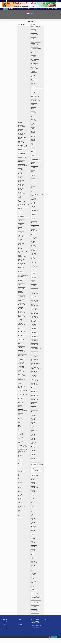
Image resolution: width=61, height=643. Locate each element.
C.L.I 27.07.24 (33, 270)
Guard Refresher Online (34, 598)
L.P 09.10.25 (33, 128)
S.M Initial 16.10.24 (20, 264)
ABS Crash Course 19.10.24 (35, 222)
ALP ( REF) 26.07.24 (34, 272)
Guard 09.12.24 (33, 203)
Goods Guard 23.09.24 (21, 267)
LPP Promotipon (20, 409)
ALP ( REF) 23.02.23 (34, 387)
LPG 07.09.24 (20, 271)
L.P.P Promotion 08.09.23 (21, 346)
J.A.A (19, 247)
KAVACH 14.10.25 (33, 124)
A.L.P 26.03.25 (33, 182)
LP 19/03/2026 (33, 92)
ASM (18, 478)
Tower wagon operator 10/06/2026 (36, 48)
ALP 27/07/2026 (33, 37)
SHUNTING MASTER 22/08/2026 (36, 26)
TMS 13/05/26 (33, 71)
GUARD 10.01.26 (33, 107)
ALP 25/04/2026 (33, 79)
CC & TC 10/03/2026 (34, 95)
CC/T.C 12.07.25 (33, 152)
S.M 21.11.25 (33, 115)
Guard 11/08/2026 (34, 30)
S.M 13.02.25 (20, 240)
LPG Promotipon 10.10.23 (21, 340)
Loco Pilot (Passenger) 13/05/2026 (23, 146)
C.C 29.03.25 (20, 224)
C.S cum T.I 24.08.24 (34, 246)
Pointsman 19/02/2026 (21, 164)
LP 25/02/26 (33, 97)
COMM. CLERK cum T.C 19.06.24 (22, 288)
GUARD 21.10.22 (33, 406)
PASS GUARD (20, 399)
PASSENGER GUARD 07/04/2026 (22, 157)
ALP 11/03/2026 (33, 93)
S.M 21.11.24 (33, 207)
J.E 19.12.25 (19, 177)
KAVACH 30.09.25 (33, 131)
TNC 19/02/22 (20, 168)
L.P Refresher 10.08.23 (34, 343)
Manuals (35, 8)
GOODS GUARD (20, 398)
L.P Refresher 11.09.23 (34, 336)
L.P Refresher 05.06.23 (34, 359)
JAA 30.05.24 (20, 291)
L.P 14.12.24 (33, 202)
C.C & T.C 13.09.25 (33, 140)
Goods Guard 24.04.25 (21, 223)
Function (19, 621)
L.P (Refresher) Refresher (35, 597)
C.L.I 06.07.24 (33, 285)
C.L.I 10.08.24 (33, 257)
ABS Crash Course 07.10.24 (35, 230)
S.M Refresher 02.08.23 (34, 344)
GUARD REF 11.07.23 (34, 352)
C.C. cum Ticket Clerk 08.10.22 (22, 394)
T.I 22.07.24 (32, 274)
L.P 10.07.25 (33, 162)
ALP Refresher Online (34, 609)
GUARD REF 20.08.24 (34, 249)
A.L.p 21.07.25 (33, 158)
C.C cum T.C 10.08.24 (34, 258)
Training (28, 8)
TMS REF (32, 506)
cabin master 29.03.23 (34, 380)
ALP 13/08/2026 (20, 125)
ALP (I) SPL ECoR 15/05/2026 (22, 145)
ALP (18, 470)
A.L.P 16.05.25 (33, 174)
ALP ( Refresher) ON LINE (35, 613)
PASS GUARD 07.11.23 (21, 336)
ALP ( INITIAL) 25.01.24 (21, 312)
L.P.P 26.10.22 (20, 391)
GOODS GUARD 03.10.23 (21, 344)
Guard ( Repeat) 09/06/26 (35, 59)
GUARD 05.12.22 (33, 400)
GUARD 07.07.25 (20, 211)
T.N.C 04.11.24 (20, 260)
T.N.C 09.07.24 (20, 280)
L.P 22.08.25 (33, 148)
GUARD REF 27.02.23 (34, 386)
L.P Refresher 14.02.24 (34, 309)
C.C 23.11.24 (33, 206)
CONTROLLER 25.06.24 (21, 283)
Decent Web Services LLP (35, 637)
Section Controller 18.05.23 (22, 363)
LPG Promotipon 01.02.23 (21, 375)
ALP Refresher (33, 486)
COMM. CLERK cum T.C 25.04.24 (22, 299)
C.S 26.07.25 (33, 155)
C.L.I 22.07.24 (33, 273)
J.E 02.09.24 (19, 274)
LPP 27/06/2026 (20, 134)
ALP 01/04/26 (33, 86)
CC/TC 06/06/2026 (34, 60)
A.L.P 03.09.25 (33, 144)
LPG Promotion (20, 494)
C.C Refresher (33, 577)
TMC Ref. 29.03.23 (33, 379)
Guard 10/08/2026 (20, 129)
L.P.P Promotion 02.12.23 (21, 328)
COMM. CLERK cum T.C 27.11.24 (22, 256)
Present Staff (6, 625)
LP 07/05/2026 (33, 75)
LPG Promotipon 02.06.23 (21, 359)
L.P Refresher (33, 418)
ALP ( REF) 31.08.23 (34, 337)
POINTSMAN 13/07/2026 (21, 133)
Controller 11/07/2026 (34, 47)
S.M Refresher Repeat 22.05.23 (35, 363)
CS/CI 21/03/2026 (33, 87)
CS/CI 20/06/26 (33, 56)
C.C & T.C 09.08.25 (33, 147)
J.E (18, 421)
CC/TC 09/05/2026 (34, 72)
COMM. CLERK (20, 403)
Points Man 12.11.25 (21, 184)
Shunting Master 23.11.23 (21, 332)
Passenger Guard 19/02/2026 (22, 165)
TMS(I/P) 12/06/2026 (21, 138)
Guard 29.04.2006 (33, 76)
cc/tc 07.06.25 (33, 171)
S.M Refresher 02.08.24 (34, 266)
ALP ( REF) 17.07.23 (34, 347)
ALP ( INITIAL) (20, 417)
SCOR (19, 510)
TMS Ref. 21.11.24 (33, 209)
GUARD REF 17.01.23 (34, 392)
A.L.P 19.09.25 (20, 196)
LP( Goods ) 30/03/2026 (21, 158)
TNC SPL (19, 502)
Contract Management (34, 423)
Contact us (5, 628)
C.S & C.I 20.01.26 (20, 169)
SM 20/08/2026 (20, 122)
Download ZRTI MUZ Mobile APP (14, 0)
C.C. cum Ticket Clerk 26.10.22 (22, 390)
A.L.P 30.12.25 (33, 108)
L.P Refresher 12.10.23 (34, 328)
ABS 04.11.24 (33, 213)
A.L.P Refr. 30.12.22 (34, 396)
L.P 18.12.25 (33, 111)
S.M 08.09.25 (33, 143)
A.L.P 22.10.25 (33, 123)
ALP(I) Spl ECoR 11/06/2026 (22, 141)
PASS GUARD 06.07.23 (21, 358)
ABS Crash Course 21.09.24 (35, 237)
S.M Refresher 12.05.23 (34, 371)
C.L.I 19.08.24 (33, 250)
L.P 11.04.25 (33, 179)
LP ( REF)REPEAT (33, 594)
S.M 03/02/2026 (33, 104)
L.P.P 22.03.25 (20, 228)
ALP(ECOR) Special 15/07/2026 (22, 130)
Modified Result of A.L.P (21, 471)
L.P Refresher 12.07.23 (34, 351)
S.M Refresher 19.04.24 (34, 300)
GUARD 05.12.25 (33, 112)
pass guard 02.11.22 (21, 389)
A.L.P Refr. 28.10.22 (34, 403)
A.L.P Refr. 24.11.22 (34, 402)
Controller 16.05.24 (20, 292)
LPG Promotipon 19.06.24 (21, 287)
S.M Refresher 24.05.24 (34, 293)
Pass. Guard (20, 464)
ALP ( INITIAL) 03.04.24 (21, 304)
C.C (18, 467)
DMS (18, 456)
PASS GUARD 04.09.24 (21, 272)
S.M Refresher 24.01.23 (34, 391)
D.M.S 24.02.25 (20, 239)
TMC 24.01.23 (20, 378)
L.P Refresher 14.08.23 (34, 340)
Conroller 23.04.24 (20, 300)
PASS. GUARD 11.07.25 (21, 208)
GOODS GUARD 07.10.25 (21, 193)
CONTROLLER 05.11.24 (21, 259)
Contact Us (54, 8)
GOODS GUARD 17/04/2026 (22, 154)
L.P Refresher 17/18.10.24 (35, 225)
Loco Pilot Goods (20, 517)
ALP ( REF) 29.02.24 (34, 308)
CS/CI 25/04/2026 (33, 82)
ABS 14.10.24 (33, 229)
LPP (18, 515)
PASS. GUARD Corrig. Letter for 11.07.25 (24, 207)
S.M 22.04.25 (33, 178)
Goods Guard (20, 462)
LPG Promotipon (20, 397)
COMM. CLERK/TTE (34, 474)
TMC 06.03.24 (20, 308)
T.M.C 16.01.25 (33, 195)
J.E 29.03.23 (19, 370)
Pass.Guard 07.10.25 (21, 192)
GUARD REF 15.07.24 (34, 276)
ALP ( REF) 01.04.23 (34, 376)
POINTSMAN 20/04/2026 (21, 153)
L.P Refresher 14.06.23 (34, 356)
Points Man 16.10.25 (21, 188)
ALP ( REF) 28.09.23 (34, 329)
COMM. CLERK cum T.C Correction (23, 316)
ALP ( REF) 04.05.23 (34, 372)
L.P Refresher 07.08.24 (34, 262)
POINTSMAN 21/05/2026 (21, 142)
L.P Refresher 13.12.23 (34, 317)
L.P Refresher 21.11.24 (34, 210)
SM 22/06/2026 (33, 55)
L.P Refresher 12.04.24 (34, 301)
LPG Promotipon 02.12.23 (21, 330)
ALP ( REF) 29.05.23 (34, 360)
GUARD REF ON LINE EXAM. (35, 610)
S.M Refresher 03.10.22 (34, 410)
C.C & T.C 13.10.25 (33, 127)
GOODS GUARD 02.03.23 (21, 371)
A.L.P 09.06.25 (33, 170)
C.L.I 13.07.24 (33, 280)
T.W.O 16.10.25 (20, 189)
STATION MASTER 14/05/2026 (22, 148)
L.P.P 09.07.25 (20, 209)
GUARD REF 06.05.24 (34, 297)
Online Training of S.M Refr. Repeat (36, 603)
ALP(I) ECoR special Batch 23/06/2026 (23, 152)
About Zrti (5, 621)
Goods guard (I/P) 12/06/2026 (22, 137)
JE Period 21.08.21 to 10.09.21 (22, 445)
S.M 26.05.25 (20, 220)
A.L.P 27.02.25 (33, 190)
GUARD (32, 499)
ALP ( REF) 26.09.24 (34, 234)
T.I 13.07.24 (32, 281)
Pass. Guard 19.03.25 (21, 231)
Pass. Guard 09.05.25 (21, 221)
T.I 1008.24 (32, 261)
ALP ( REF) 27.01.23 (34, 390)
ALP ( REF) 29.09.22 (34, 411)
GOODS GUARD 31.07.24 (21, 279)
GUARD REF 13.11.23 (34, 321)
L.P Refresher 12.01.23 (34, 394)
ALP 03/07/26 (33, 52)
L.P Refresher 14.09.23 (34, 332)
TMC (18, 429)
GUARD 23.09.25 (33, 135)
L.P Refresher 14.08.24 (34, 253)
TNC (18, 472)
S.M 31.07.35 (33, 154)
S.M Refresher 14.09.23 (34, 333)
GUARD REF (33, 435)
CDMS (19, 425)
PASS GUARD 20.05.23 (21, 362)
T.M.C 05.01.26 (20, 176)
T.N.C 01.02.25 (20, 244)
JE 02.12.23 (19, 327)
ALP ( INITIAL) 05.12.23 (21, 324)
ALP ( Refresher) (33, 526)
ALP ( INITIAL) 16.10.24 (21, 263)
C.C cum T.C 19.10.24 (34, 221)
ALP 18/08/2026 (33, 29)
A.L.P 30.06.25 (33, 163)
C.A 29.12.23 (20, 319)
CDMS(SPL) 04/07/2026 (34, 51)
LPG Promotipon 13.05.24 (21, 296)
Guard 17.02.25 (33, 191)
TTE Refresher (33, 525)
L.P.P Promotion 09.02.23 (21, 374)
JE (18, 401)
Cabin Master (33, 549)
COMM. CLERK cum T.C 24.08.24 (22, 277)
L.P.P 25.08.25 (20, 200)
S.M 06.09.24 (33, 241)
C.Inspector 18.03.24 (21, 235)
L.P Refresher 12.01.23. (34, 316)
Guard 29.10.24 (33, 217)
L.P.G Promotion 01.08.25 (21, 205)
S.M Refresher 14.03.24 (34, 305)
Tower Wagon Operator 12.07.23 (36, 348)
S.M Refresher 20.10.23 (34, 327)
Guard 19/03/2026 (34, 91)
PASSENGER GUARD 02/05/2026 (22, 149)
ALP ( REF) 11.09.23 (34, 335)
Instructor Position (21, 625)
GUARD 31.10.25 (33, 120)
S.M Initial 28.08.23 (20, 347)
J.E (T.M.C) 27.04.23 (21, 367)
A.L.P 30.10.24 (33, 215)
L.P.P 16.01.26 (20, 172)
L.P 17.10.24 (33, 226)
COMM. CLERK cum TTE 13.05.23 (36, 368)
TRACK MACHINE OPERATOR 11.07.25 (36, 159)
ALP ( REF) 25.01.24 (34, 312)
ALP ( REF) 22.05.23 (34, 364)
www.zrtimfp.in (37, 627)
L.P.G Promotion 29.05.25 (21, 219)
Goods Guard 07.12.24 (21, 255)
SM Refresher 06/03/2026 (35, 96)
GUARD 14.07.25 (33, 156)
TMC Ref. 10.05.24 (33, 296)
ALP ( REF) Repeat (34, 545)
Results (42, 8)
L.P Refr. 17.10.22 (33, 407)
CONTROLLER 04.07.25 (21, 215)
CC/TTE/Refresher (34, 430)
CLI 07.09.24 (33, 238)
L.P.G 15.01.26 (20, 173)
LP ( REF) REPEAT (33, 480)
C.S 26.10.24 (33, 218)
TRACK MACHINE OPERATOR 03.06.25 (23, 217)
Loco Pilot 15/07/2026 (34, 44)
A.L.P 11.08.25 (33, 151)
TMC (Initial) (19, 466)
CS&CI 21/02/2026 (34, 99)
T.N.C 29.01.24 (20, 311)
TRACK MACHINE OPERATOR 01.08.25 (23, 204)
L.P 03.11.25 (33, 119)
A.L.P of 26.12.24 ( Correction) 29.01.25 (37, 194)
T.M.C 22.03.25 (20, 227)
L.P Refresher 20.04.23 (34, 375)
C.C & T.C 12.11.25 (20, 185)
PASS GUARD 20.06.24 (21, 285)
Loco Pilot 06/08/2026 (34, 34)
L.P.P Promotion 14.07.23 (21, 355)
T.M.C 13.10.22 (20, 393)
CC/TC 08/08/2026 (34, 33)
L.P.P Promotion (20, 402)
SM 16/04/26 (33, 83)
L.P (31, 502)
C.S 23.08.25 (33, 146)
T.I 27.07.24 (32, 268)
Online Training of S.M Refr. (35, 590)
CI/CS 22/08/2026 (33, 27)
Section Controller (20, 434)
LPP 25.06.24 (20, 284)
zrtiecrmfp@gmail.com (52, 0)
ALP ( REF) (32, 426)
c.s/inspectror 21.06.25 (34, 166)
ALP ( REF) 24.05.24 (34, 292)
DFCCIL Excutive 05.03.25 (21, 236)
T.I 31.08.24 (32, 242)
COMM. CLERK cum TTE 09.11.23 (23, 334)
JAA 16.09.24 (20, 270)
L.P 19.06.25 (33, 167)
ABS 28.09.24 (33, 233)
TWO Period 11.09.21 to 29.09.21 (22, 446)
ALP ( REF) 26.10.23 (34, 325)
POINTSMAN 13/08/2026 (21, 126)
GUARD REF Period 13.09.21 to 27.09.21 (37, 464)
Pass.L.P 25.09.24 (20, 266)
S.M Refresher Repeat (34, 487)
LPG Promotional (20, 503)
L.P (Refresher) (33, 573)
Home (5, 8)
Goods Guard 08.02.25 (21, 243)
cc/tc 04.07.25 (20, 212)
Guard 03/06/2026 (34, 64)
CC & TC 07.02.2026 (34, 103)
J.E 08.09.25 (19, 197)
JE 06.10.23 (19, 343)
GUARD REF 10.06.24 (34, 289)
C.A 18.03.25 (20, 232)
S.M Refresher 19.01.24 (34, 313)
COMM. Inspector (33, 442)
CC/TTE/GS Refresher (34, 475)
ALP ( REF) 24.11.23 (34, 320)
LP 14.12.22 (33, 398)
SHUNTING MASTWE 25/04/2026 (36, 80)
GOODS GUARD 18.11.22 (21, 386)
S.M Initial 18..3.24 (20, 307)
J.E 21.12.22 (19, 383)
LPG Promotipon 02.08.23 (21, 351)
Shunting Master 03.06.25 (21, 216)
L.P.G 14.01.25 (20, 248)
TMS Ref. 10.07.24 (33, 284)
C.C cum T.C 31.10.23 (21, 339)
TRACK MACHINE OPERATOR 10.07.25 (36, 160)
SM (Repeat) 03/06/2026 (34, 63)
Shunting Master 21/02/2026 (35, 100)
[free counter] (50, 637)
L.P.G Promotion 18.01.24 (21, 315)
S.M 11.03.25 (33, 187)
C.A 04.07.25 (20, 213)
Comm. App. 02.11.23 (21, 338)
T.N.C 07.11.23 (20, 335)
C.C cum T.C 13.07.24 (34, 278)
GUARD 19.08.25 (33, 150)
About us (11, 8)
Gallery (47, 8)
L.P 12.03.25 (33, 186)
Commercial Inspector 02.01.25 (22, 251)
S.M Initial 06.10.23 (20, 342)
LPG (18, 479)
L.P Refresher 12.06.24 (34, 288)
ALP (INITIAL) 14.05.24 (21, 295)
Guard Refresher (33, 581)
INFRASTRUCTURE (19, 8)
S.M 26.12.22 (20, 382)
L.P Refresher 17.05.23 (34, 367)
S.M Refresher (33, 415)
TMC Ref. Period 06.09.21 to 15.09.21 (36, 470)
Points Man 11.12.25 (21, 180)
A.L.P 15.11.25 (33, 116)
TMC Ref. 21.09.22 (33, 414)
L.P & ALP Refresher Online (35, 605)
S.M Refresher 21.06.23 (34, 355)
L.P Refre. (32, 519)
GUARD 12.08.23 (20, 350)
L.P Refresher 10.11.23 (34, 324)
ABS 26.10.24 (33, 219)
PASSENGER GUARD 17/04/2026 (22, 156)
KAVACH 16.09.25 (33, 139)
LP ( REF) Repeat (33, 538)
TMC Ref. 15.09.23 (33, 331)
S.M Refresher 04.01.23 (34, 395)
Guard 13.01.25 (33, 198)
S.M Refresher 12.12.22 (34, 399)
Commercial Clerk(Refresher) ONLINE (36, 596)
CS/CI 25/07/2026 (33, 38)
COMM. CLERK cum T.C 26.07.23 (22, 354)
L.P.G (18, 463)
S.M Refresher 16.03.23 (34, 384)
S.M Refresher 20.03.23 (34, 383)
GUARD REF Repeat (34, 566)
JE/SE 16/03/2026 (20, 161)
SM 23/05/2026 (33, 67)
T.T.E (18, 468)
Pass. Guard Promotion (21, 506)
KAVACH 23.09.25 (33, 136)
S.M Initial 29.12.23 (20, 320)
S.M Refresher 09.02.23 (34, 388)
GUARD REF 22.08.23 (34, 339)
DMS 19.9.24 (20, 268)
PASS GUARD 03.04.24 (21, 303)
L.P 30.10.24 (33, 214)
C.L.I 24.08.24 (33, 245)
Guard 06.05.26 (33, 175)
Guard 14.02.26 (33, 101)
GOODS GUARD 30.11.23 (21, 331)
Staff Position (6, 627)
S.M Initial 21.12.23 (20, 323)
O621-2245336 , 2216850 (43, 0)
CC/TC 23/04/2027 (20, 150)
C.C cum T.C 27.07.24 (34, 269)
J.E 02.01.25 (19, 252)
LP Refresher (33, 507)
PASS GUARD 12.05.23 (21, 366)
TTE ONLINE (33, 574)
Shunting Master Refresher (35, 562)
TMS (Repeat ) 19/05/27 (34, 68)
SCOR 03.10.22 (20, 395)
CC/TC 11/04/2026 (34, 84)
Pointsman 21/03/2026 (21, 160)
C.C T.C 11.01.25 (33, 199)
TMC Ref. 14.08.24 (33, 254)
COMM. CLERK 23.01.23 (21, 379)
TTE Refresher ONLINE (34, 593)
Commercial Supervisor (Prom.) (22, 410)
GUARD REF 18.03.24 (34, 304)
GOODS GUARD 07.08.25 (21, 201)
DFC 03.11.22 (20, 387)
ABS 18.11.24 (33, 211)
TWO (32, 539)
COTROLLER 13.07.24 (34, 277)
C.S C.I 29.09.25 (33, 132)
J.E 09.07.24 (19, 281)
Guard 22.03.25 (33, 183)
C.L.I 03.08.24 (33, 265)
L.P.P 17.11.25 (20, 181)
